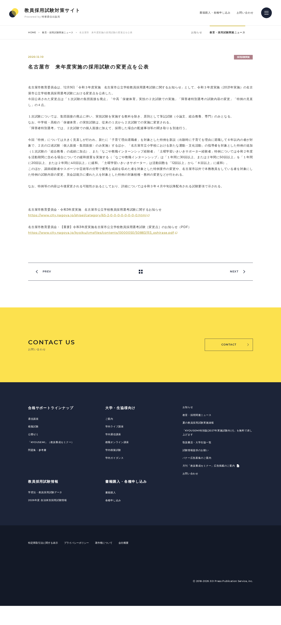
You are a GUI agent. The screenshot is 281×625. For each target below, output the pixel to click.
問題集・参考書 (37, 449)
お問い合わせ (245, 12)
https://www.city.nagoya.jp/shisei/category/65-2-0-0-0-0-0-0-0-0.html (87, 215)
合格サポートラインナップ (51, 408)
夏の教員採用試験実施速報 (198, 422)
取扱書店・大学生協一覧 (197, 442)
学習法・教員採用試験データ (45, 492)
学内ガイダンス (114, 457)
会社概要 (123, 542)
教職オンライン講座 (117, 442)
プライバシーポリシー (76, 542)
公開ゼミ (33, 434)
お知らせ (196, 32)
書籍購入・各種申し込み (215, 12)
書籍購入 (110, 492)
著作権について (103, 542)
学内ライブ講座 (114, 426)
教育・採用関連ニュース (197, 414)
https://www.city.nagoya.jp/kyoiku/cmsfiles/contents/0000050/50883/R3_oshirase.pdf (101, 233)
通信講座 (33, 418)
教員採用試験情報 (43, 481)
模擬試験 (33, 426)
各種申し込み (113, 500)
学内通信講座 (113, 434)
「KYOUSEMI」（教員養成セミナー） (51, 442)
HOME (32, 32)
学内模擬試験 (113, 449)
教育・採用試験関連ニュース (57, 32)
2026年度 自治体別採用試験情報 (47, 500)
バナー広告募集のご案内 (197, 457)
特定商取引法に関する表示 (43, 542)
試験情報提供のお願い (196, 450)
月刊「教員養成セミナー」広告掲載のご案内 (209, 465)
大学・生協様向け (120, 408)
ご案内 (109, 418)
